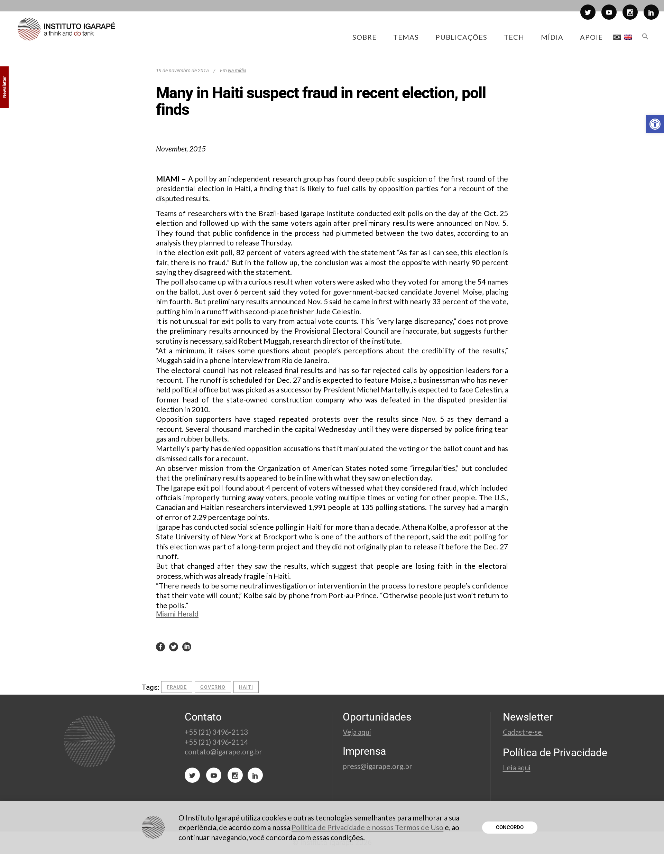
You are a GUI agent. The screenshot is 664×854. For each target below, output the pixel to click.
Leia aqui (517, 767)
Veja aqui (357, 731)
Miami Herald (177, 614)
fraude (177, 687)
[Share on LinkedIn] (186, 646)
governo (212, 687)
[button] (655, 124)
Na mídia (237, 70)
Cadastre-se (523, 731)
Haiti (246, 687)
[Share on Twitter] (173, 646)
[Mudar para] (616, 37)
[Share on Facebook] (160, 646)
